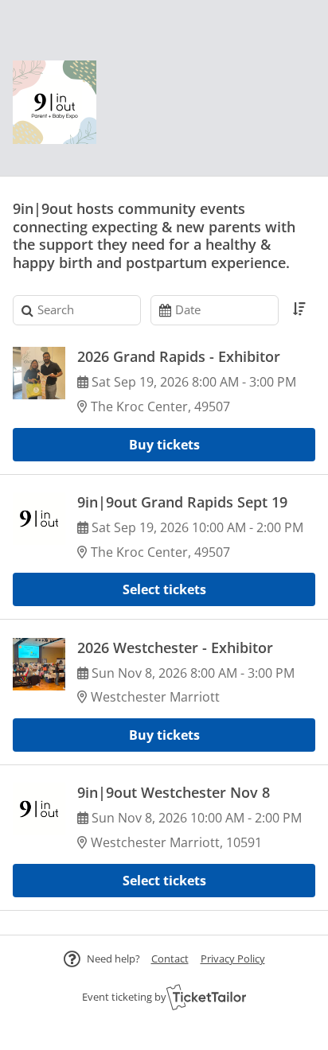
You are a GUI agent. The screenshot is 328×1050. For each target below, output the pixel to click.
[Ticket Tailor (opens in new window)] (206, 997)
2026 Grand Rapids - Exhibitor (178, 356)
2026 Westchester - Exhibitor (175, 647)
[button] (170, 958)
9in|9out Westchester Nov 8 (173, 792)
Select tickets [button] (164, 589)
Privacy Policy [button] (233, 958)
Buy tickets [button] (164, 444)
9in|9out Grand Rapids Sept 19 (182, 501)
